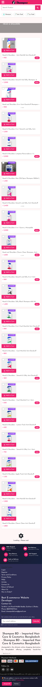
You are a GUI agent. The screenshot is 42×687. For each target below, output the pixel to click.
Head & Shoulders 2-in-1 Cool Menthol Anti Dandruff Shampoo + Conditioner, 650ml (20, 326)
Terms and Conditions (9, 575)
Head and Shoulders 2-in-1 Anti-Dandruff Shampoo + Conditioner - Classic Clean (20, 105)
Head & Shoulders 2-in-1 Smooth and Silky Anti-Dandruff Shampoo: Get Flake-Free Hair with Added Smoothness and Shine (20, 129)
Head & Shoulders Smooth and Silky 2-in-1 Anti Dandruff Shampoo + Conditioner (18, 277)
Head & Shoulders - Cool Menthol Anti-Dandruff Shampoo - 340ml (19, 351)
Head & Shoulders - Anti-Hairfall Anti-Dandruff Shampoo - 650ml (18, 499)
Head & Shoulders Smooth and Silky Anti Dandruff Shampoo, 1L (20, 203)
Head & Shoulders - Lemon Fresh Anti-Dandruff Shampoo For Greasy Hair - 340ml (19, 425)
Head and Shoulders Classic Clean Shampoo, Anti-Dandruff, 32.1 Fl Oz (20, 252)
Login (3, 570)
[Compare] (3, 39)
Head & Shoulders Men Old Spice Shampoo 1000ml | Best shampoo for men (20, 179)
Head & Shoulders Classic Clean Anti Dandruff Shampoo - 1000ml (18, 524)
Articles (4, 582)
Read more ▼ (6, 653)
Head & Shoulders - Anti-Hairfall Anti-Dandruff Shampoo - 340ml (18, 55)
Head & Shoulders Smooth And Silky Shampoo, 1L (19, 80)
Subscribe (36, 621)
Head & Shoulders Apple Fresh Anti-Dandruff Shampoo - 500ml (18, 474)
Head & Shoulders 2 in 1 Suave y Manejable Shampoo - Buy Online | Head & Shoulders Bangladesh (17, 228)
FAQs (3, 579)
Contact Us (5, 584)
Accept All (7, 683)
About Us (4, 589)
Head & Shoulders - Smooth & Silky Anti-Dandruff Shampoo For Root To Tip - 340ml (20, 376)
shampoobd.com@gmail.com (16, 611)
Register (4, 572)
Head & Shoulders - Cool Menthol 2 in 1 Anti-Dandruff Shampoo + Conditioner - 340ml (18, 400)
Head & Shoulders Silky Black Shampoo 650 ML (19, 301)
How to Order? (6, 592)
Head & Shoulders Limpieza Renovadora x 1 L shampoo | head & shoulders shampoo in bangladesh (20, 154)
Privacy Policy (6, 577)
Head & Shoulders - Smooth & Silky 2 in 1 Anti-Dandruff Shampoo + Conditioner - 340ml (18, 450)
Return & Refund (7, 587)
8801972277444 (12, 609)
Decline (16, 683)
